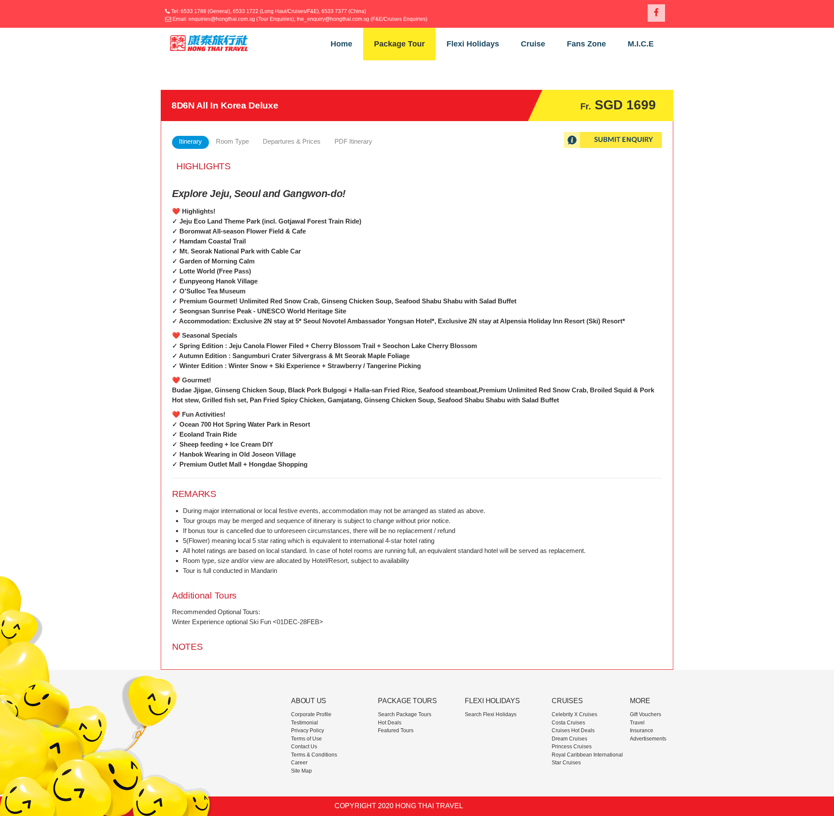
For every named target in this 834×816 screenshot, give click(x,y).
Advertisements (648, 739)
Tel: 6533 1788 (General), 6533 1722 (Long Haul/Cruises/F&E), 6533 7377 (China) (268, 11)
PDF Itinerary (353, 141)
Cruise (533, 43)
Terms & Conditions (314, 755)
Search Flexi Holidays (490, 714)
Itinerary (190, 141)
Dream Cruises (569, 739)
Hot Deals (389, 723)
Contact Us (304, 747)
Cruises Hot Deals (573, 730)
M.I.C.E (641, 43)
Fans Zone (586, 43)
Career (299, 763)
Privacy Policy (307, 730)
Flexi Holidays (473, 43)
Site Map (301, 771)
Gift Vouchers (645, 714)
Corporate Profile (311, 714)
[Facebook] (656, 13)
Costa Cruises (568, 723)
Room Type (232, 141)
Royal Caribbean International (587, 755)
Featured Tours (396, 730)
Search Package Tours (404, 714)
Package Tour (399, 43)
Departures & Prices (292, 141)
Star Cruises (566, 763)
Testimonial (304, 723)
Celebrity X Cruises (574, 714)
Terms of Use (306, 739)
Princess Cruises (572, 747)
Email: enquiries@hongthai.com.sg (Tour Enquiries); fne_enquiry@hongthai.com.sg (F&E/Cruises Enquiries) (300, 19)
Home (341, 43)
